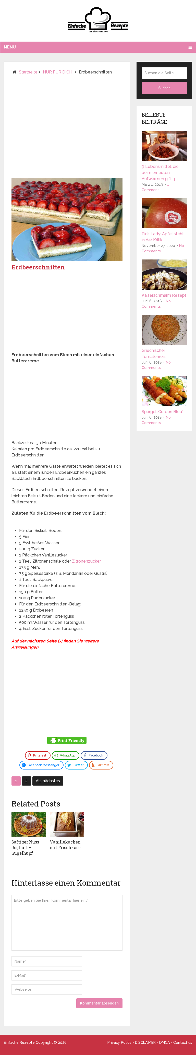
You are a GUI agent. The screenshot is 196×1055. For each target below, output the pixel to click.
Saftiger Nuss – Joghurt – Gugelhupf (27, 847)
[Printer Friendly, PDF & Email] (67, 741)
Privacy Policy (119, 1042)
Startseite (28, 72)
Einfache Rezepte (19, 1042)
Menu (10, 47)
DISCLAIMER (145, 1042)
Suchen (164, 88)
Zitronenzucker (86, 561)
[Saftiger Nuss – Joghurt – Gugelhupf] (28, 824)
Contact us (182, 1042)
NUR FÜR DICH (57, 72)
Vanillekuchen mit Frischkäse (65, 844)
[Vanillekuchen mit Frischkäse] (67, 824)
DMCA (164, 1042)
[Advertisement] (66, 128)
